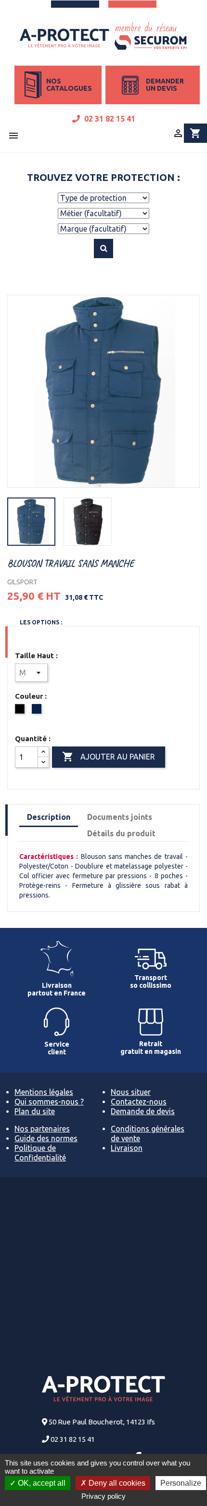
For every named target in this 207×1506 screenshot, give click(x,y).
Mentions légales (43, 1092)
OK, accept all (40, 1483)
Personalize (180, 1483)
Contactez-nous (139, 1101)
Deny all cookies (116, 1483)
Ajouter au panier (108, 756)
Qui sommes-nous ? (49, 1101)
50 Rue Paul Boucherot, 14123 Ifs (102, 1422)
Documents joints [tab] (119, 817)
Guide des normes (46, 1138)
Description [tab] (48, 817)
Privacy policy (103, 1496)
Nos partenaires (42, 1128)
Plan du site (34, 1111)
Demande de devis (143, 1111)
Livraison (126, 1148)
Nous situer (131, 1092)
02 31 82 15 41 (108, 118)
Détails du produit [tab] (121, 833)
